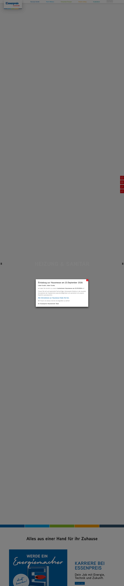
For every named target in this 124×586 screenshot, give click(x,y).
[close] (87, 280)
